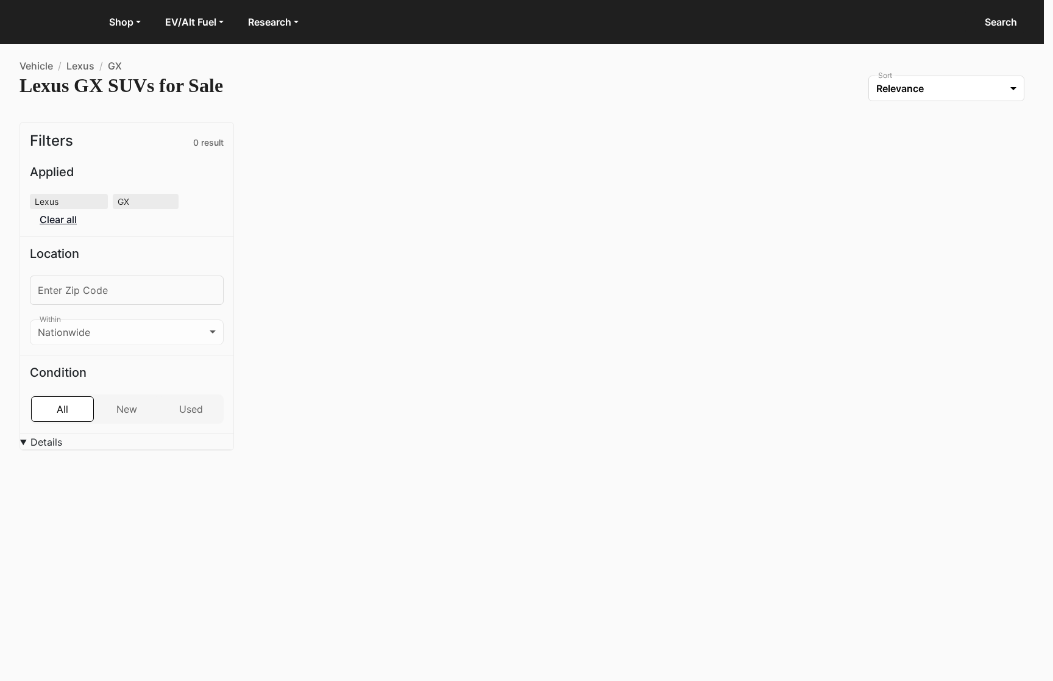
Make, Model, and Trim (91, 449)
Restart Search (310, 355)
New (126, 409)
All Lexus (351, 308)
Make (54, 478)
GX (115, 66)
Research (269, 22)
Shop (121, 22)
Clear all (58, 220)
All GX (401, 308)
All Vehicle (292, 308)
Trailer (191, 578)
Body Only (127, 578)
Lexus (80, 66)
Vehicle (36, 66)
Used (191, 409)
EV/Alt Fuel (190, 22)
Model (56, 508)
